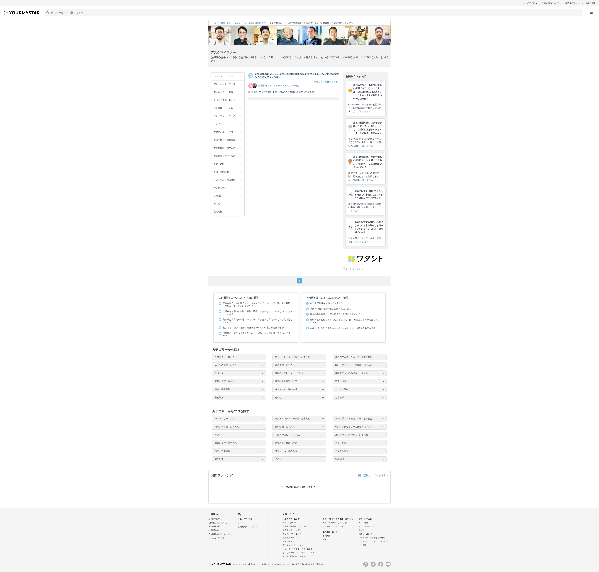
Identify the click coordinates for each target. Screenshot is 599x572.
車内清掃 (326, 536)
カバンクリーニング (367, 526)
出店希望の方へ (570, 3)
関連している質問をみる (326, 81)
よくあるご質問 (588, 3)
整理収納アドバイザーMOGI (272, 85)
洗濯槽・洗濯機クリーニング (295, 526)
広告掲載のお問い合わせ (218, 534)
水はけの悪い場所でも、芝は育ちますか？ (331, 309)
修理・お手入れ (365, 519)
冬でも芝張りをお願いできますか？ (327, 303)
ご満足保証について (550, 3)
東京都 (295, 85)
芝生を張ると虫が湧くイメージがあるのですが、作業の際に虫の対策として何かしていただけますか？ (257, 304)
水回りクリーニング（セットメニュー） (299, 553)
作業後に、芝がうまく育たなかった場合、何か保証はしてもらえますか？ (256, 334)
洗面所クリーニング (291, 538)
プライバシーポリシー (280, 564)
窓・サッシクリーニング (293, 545)
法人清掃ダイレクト (246, 527)
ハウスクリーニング (291, 519)
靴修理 (361, 530)
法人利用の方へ (215, 526)
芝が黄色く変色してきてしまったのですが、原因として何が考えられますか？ (345, 321)
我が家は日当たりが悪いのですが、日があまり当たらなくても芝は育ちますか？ (257, 321)
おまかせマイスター (246, 519)
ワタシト (241, 523)
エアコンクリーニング (292, 523)
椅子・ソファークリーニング (335, 523)
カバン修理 (363, 523)
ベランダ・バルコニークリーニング (298, 549)
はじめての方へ (530, 3)
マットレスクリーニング (333, 526)
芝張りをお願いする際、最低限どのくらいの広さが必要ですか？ (254, 327)
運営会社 (320, 564)
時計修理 (362, 545)
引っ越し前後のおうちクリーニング (298, 556)
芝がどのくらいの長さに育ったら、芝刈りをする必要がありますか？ (344, 328)
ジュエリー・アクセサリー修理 (372, 538)
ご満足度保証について (217, 523)
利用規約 (266, 564)
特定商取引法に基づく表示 (303, 564)
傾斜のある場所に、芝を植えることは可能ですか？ (335, 314)
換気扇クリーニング (291, 530)
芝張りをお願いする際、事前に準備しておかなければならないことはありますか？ (257, 312)
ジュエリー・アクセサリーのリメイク (375, 541)
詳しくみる (363, 111)
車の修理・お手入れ (331, 532)
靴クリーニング (365, 534)
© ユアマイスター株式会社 (244, 564)
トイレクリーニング (291, 541)
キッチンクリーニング (292, 534)
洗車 (324, 539)
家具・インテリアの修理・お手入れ (338, 519)
